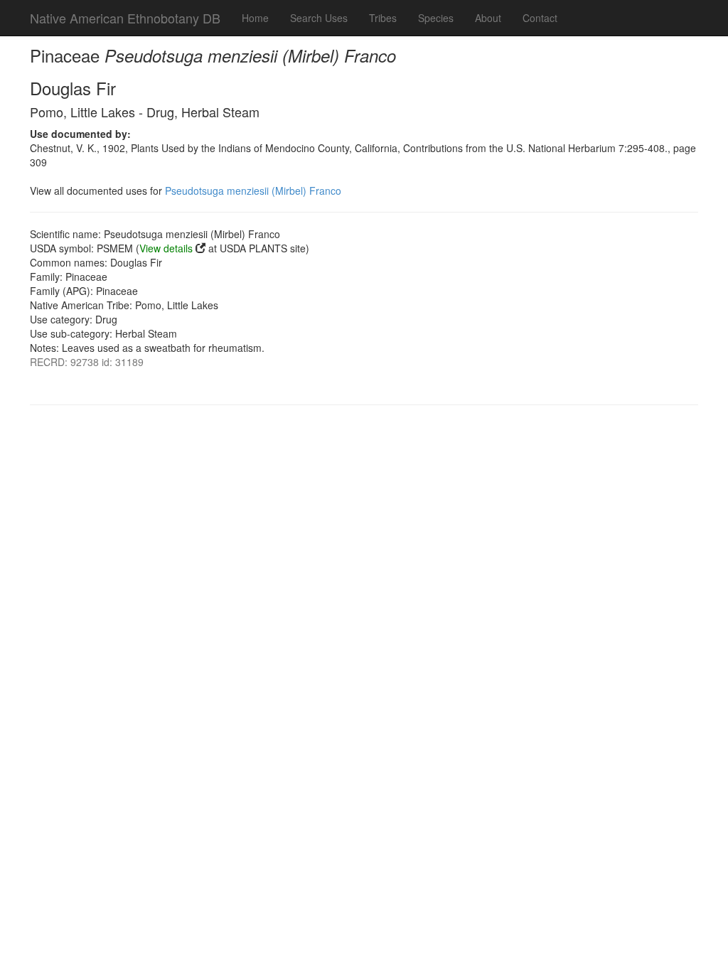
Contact (540, 18)
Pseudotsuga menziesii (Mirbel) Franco (253, 190)
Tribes (383, 18)
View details (166, 248)
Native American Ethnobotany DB (125, 18)
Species (436, 18)
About (488, 18)
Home (255, 18)
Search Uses (319, 18)
